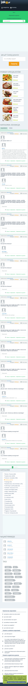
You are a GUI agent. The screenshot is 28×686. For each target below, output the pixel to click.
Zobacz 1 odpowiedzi (10, 160)
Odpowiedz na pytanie (20, 160)
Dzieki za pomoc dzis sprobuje (8, 315)
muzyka (16, 593)
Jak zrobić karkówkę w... (16, 84)
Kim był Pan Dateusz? (6, 243)
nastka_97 (4, 396)
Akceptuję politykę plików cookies (16, 682)
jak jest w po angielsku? (9, 625)
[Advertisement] (14, 39)
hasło (7, 567)
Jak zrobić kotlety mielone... (15, 109)
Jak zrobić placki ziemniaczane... (17, 100)
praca (15, 587)
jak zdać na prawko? (9, 648)
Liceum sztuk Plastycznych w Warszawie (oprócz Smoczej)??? (15, 652)
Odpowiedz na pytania (14, 15)
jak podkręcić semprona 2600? (10, 622)
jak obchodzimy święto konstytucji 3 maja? (14, 663)
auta (7, 587)
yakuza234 (9, 165)
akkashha (9, 541)
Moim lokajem (5, 252)
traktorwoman (10, 235)
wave (7, 593)
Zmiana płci (9, 600)
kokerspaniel (10, 549)
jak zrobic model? (7, 617)
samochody (9, 580)
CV (7, 590)
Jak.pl (8, 3)
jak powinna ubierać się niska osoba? (12, 614)
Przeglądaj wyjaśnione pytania (14, 18)
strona (14, 590)
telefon (8, 583)
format (8, 574)
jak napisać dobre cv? (6, 140)
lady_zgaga (4, 251)
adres (16, 574)
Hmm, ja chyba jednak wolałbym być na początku (12, 440)
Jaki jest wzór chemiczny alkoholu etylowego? (12, 388)
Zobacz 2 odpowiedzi (10, 400)
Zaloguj (14, 7)
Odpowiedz (4, 206)
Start (14, 12)
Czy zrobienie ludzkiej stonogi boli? (10, 431)
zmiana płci (9, 597)
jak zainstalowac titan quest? (10, 619)
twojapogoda (10, 557)
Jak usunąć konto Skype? (10, 636)
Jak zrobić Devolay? (15, 76)
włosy (18, 577)
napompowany (10, 132)
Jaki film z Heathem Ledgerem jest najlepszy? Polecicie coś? (14, 667)
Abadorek (9, 423)
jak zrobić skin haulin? (9, 628)
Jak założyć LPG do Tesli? (10, 646)
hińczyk (3, 184)
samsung (8, 577)
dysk (7, 570)
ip (14, 567)
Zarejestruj (6, 7)
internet (16, 570)
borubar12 (9, 380)
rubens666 (9, 297)
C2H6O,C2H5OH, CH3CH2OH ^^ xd (9, 397)
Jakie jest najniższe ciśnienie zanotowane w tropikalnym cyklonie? (14, 674)
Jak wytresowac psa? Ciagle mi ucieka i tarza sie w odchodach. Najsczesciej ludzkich (13, 305)
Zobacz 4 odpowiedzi (10, 317)
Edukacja (15, 80)
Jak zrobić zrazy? (15, 92)
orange (17, 583)
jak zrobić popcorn (8, 633)
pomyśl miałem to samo (7, 185)
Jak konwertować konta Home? (11, 670)
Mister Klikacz (10, 553)
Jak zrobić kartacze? (15, 116)
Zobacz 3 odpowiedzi (10, 188)
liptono (3, 148)
